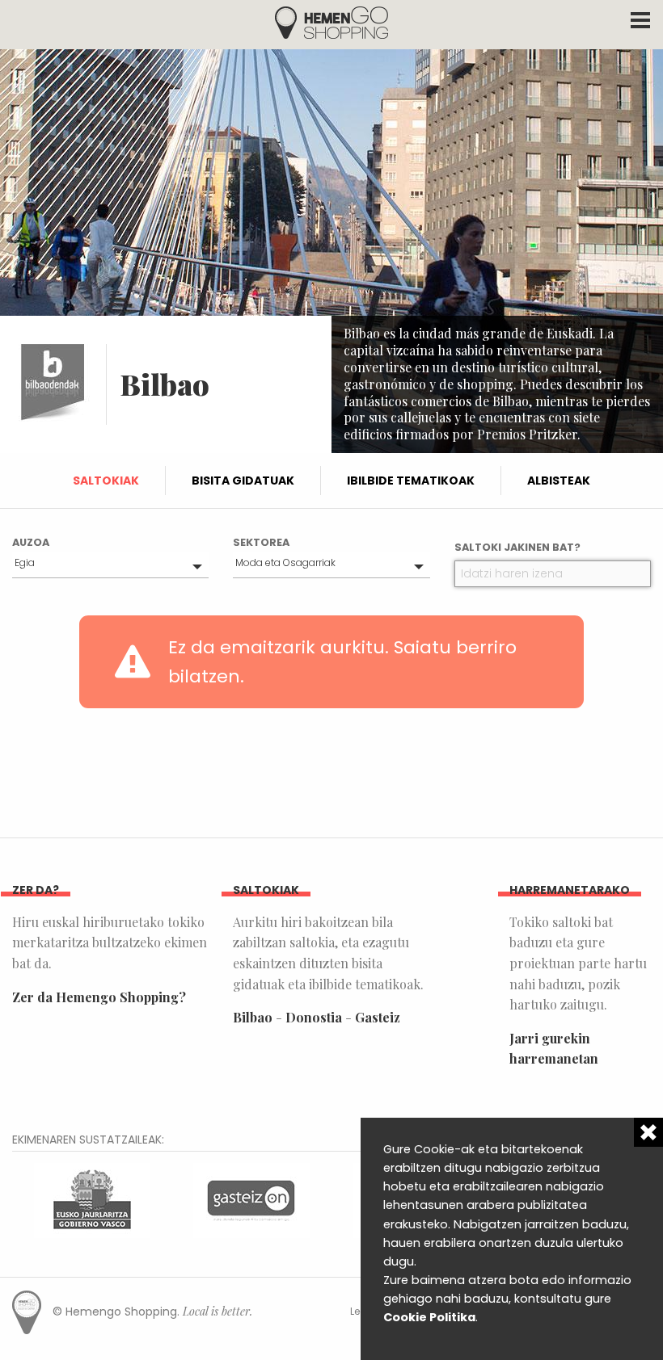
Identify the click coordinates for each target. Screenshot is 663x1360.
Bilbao (252, 1017)
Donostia (313, 1017)
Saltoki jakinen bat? (517, 547)
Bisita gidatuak (243, 480)
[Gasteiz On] (251, 1198)
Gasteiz (377, 1017)
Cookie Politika (429, 1317)
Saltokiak (106, 480)
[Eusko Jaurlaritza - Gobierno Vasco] (92, 1198)
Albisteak (558, 480)
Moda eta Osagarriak (285, 562)
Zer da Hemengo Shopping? (99, 997)
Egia (25, 562)
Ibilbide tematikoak (411, 480)
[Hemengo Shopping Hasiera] (331, 21)
